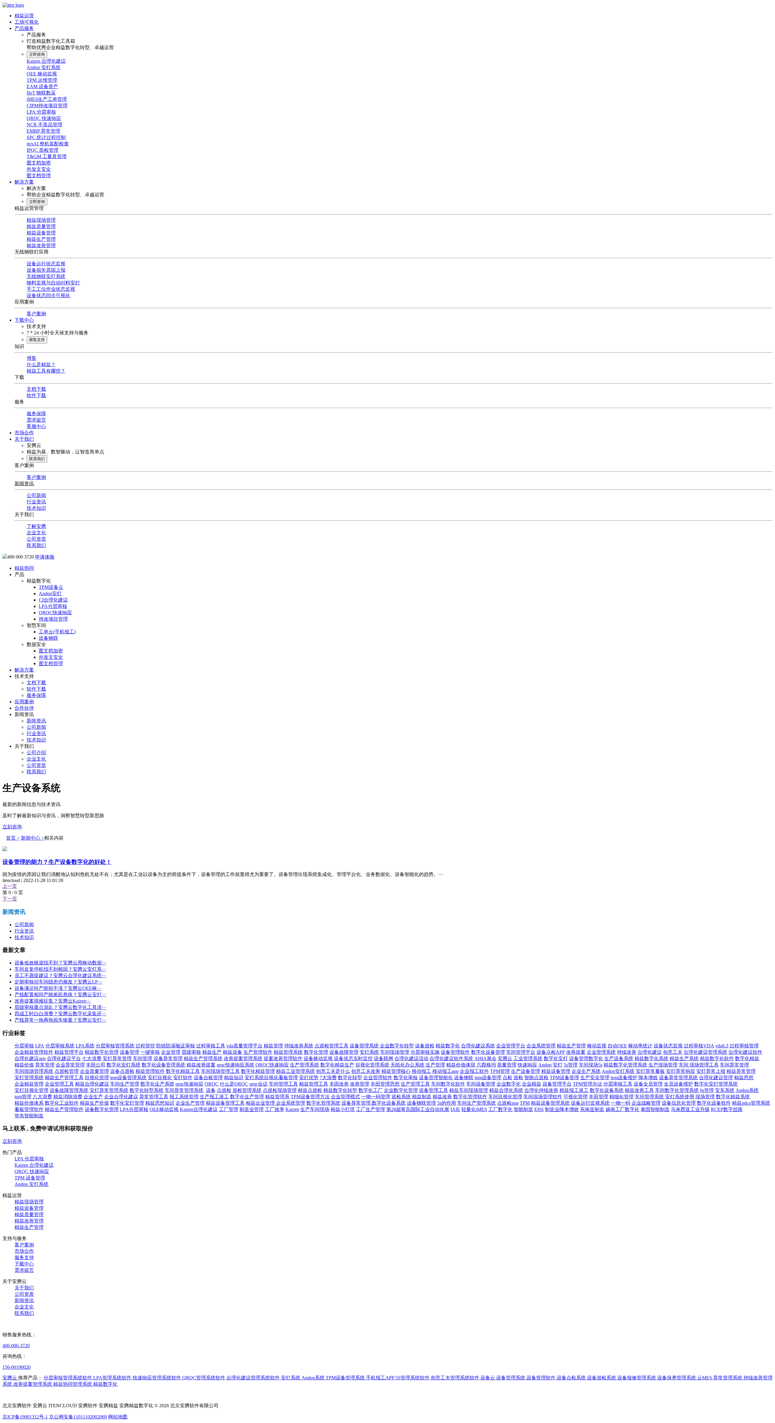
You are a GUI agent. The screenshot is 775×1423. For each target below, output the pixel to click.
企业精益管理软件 (34, 1052)
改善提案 (575, 1052)
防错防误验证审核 (175, 1045)
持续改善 (626, 1052)
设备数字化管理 (102, 1109)
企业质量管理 (94, 1071)
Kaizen (292, 1109)
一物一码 (620, 1103)
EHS (539, 1109)
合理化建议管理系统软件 (253, 1377)
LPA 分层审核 (41, 111)
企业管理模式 (345, 1096)
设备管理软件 (455, 1052)
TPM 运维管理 (42, 80)
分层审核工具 (617, 1083)
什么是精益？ (41, 364)
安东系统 (724, 1090)
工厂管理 (228, 1109)
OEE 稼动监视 (42, 73)
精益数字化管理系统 (625, 1064)
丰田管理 (598, 1096)
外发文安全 (39, 169)
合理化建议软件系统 (451, 1058)
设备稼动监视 (318, 1058)
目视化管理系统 (372, 1064)
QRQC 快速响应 (44, 118)
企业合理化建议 (121, 1096)
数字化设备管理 (488, 1052)
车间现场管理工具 (220, 1071)
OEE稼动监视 (164, 1109)
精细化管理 (621, 1096)
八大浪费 (42, 1096)
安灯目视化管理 (31, 1090)
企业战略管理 (646, 1103)
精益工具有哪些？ (46, 370)
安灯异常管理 (117, 1058)
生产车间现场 (314, 1109)
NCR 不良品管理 (44, 124)
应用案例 (24, 701)
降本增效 (648, 1077)
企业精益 (531, 1083)
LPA (39, 1045)
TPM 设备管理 (30, 1177)
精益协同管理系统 (73, 1384)
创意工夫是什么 (333, 1071)
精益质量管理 (41, 226)
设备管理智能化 (436, 1077)
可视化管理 (575, 1096)
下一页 (9, 898)
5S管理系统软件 (413, 1377)
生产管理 (435, 1064)
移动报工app (445, 1071)
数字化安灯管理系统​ (716, 1083)
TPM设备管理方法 (310, 1096)
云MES (705, 1377)
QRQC (212, 1083)
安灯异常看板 (650, 1071)
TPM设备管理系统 (346, 1377)
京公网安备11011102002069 (78, 1416)
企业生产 (93, 1096)
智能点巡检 (536, 1077)
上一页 (9, 886)
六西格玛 (486, 1064)
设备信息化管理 (679, 1103)
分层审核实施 (425, 1052)
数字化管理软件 (470, 1096)
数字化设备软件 (714, 1103)
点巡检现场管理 (280, 1090)
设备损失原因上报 (46, 270)
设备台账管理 (208, 1077)
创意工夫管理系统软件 (455, 1377)
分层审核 (24, 1045)
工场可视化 (27, 22)
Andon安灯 (50, 593)
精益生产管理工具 (64, 1077)
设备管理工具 (433, 1090)
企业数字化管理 (401, 1090)
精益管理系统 (288, 1052)
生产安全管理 (594, 1077)
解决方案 (24, 181)
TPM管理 (500, 1071)
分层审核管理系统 (115, 1045)
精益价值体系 (29, 1103)
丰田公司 (95, 1064)
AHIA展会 (485, 1058)
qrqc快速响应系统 (235, 1064)
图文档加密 (39, 162)
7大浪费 (328, 1077)
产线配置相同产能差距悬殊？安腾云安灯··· (60, 994)
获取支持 (37, 339)
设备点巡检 (122, 1071)
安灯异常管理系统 (109, 1090)
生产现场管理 (663, 1064)
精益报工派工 (574, 1090)
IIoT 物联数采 (41, 92)
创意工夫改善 (365, 1071)
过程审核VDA (699, 1045)
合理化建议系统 (478, 1045)
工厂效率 (274, 1109)
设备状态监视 (668, 1045)
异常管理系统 (728, 1377)
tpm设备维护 (624, 1077)
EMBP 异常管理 (43, 131)
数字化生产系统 (157, 1083)
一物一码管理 (375, 1096)
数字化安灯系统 (123, 1064)
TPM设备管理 (564, 1077)
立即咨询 (37, 54)
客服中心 (36, 426)
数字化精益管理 (258, 1071)
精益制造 (421, 1096)
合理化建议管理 (716, 1077)
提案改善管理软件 (283, 1058)
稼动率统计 (640, 1045)
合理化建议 (650, 1052)
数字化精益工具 (183, 1071)
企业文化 (36, 532)
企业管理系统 (601, 1052)
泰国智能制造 (655, 1109)
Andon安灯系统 (618, 1071)
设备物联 (48, 638)
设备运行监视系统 (590, 1103)
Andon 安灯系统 (44, 67)
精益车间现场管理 (468, 1090)
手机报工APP (380, 1377)
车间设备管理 (480, 1083)
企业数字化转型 (397, 1045)
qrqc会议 (258, 1083)
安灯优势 (308, 1077)
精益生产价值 (94, 1103)
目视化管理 (97, 1077)
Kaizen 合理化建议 (46, 61)
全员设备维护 (678, 1083)
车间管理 (142, 1058)
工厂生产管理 (370, 1109)
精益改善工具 (639, 1090)
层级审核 (191, 1052)
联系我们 (37, 458)
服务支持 (24, 1257)
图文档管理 (39, 175)
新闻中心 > (32, 838)
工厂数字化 (500, 1109)
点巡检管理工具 (331, 1045)
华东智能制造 (29, 1115)
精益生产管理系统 (203, 1058)
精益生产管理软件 (64, 1109)
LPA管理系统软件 (113, 1377)
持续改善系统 (298, 1045)
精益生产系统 (684, 1058)
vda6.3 (721, 1045)
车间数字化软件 (448, 1083)
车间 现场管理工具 (699, 1064)
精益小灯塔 (343, 1109)
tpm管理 (23, 1096)
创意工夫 (672, 1052)
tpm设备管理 (488, 1077)
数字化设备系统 (607, 1090)
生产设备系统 (618, 1058)
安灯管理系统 (29, 1077)
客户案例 (36, 313)
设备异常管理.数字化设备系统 (373, 1103)
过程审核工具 (210, 1045)
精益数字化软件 (717, 1058)
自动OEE (617, 1045)
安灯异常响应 (680, 1071)
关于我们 (24, 439)
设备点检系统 (572, 1377)
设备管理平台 (557, 1083)
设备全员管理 (648, 1083)
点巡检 (224, 1090)
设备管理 (129, 1052)
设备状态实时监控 (353, 1058)
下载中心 (24, 320)
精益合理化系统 (506, 1090)
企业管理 (170, 1052)
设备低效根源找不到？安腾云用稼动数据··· (60, 962)
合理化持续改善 (541, 1090)
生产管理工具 (415, 1083)
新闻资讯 (24, 483)
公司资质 (36, 539)
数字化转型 (350, 1077)
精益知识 (233, 1077)
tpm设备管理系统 (128, 1077)
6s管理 (707, 1090)
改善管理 (359, 1083)
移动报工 (421, 1071)
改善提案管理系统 (243, 1058)
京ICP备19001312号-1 (25, 1416)
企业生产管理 (190, 1103)
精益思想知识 (159, 1103)
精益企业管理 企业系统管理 (275, 1103)
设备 (211, 1090)
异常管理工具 (153, 1096)
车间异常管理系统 (184, 1090)
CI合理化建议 (53, 599)
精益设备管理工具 (225, 1103)
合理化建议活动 (411, 1058)
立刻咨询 (12, 826)
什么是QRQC (234, 1083)
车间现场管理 (394, 1052)
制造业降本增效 (562, 1109)
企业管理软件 (377, 1077)
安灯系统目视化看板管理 (271, 1077)
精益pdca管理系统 (751, 1103)
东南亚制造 (592, 1109)
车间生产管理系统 (476, 1103)
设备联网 (383, 1058)
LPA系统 (85, 1045)
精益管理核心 (396, 1071)
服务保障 (36, 413)
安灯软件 (183, 1077)
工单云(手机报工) (57, 631)
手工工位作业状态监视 (51, 289)
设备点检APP (550, 1052)
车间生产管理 (124, 1083)
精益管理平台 (69, 1052)
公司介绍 (36, 752)
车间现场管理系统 (34, 1071)
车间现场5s (590, 1064)
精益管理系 (277, 1096)
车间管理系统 (649, 1096)
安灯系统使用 (679, 1096)
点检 (507, 1077)
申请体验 (44, 556)
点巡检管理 (66, 1071)
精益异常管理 (741, 1071)
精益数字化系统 (651, 1058)
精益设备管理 (41, 232)
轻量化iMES (474, 1109)
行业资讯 (36, 501)
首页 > (13, 838)
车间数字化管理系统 (677, 1090)
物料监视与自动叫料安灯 (53, 282)
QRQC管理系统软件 (204, 1377)
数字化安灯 (556, 1058)
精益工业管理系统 (295, 1071)
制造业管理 (251, 1109)
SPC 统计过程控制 (46, 137)
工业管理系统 (527, 1058)
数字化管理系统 (323, 1103)
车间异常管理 (734, 1064)
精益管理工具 (313, 1083)
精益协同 (24, 568)
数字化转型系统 (146, 1090)
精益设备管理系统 (550, 1103)
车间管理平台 (520, 1052)
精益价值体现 (460, 1064)
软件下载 (36, 395)
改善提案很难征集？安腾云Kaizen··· (53, 1000)
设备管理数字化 (586, 1058)
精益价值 (24, 1064)
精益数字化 (448, 1045)
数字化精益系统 (733, 1096)
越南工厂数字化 (622, 1109)
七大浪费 (91, 1058)
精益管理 (273, 1045)
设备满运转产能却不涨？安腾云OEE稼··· (58, 988)
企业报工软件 (474, 1071)
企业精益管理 (29, 1083)
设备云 (488, 1377)
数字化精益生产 (337, 1064)
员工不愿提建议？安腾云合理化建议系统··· (60, 975)
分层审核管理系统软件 (68, 1377)
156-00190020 (16, 1367)
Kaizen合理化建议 (199, 1109)
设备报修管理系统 (637, 1377)
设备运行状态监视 (46, 263)
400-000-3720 (16, 1345)
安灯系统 (369, 1052)
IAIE (455, 1109)
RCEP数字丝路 (727, 1109)
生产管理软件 (257, 1052)
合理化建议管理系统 (705, 1052)
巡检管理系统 (247, 1090)
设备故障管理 (343, 1052)
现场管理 (705, 1096)
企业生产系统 (586, 1071)
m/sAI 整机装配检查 (48, 143)
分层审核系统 (59, 1045)
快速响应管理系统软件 (157, 1377)
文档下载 (36, 389)
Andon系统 (747, 1090)
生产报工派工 (214, 1096)
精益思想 (744, 1077)
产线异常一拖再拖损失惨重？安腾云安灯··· (60, 1020)
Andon (545, 1064)
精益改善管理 (41, 245)
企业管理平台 (510, 1045)
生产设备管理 (525, 1071)
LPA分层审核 (53, 606)
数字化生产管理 (247, 1096)
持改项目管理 (53, 619)
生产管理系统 (304, 1064)
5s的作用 (446, 1103)
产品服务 (24, 28)
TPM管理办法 (587, 1083)
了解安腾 (36, 526)
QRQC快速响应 (55, 612)
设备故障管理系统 (69, 1090)
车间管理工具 (283, 1083)
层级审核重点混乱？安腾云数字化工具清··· (60, 1007)
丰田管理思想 (385, 1083)
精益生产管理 (41, 239)
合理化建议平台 (64, 1058)
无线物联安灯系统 (46, 276)
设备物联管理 (421, 1103)
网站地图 (117, 1416)
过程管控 (145, 1045)
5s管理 (571, 1064)
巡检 (518, 1077)
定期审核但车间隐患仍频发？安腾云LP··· (58, 981)
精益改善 (442, 1096)
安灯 (557, 1064)
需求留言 (36, 420)
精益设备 (232, 1052)
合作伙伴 (24, 708)
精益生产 (212, 1052)
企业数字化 (508, 1083)
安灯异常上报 (710, 1071)
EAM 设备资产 (42, 86)
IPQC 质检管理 (42, 150)
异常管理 (44, 1064)
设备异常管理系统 (678, 1077)
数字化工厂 (370, 1090)
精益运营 (24, 15)
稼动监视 (596, 1045)
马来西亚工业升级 (690, 1109)
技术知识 (36, 508)
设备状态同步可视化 (48, 295)
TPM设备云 (51, 587)
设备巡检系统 (602, 1377)
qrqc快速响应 (189, 1083)
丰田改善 (339, 1083)
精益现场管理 (41, 220)
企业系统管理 (541, 1045)
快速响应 (527, 1064)
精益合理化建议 (92, 1083)
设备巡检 (424, 1045)
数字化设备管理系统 (163, 1064)
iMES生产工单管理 (47, 99)
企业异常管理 (70, 1064)
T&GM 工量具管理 (47, 156)
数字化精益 (747, 1058)
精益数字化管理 (102, 1052)
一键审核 (150, 1052)
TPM (525, 1103)
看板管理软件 (29, 1109)
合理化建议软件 (745, 1052)
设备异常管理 (168, 1058)
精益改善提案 (201, 1064)
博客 (31, 358)
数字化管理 (316, 1052)
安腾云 (505, 1058)
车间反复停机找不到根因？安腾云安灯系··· (60, 969)
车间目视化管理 (505, 1096)
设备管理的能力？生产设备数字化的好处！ (57, 862)
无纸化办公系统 (407, 1064)
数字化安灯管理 (127, 1103)
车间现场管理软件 (542, 1096)
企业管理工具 (59, 1083)
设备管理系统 (364, 1045)
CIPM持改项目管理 (47, 105)
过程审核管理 (744, 1045)
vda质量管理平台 (244, 1045)
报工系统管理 (184, 1096)
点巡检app (508, 1103)
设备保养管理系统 (677, 1377)
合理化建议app (30, 1058)
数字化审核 (406, 1077)
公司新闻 (36, 495)
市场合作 (24, 432)
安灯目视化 (160, 1077)
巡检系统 (401, 1096)
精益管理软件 (150, 1071)
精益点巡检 (310, 1090)
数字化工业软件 (62, 1103)
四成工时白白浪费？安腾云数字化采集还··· (60, 1013)
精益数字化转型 (340, 1090)
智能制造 (523, 1109)
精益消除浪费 (67, 1096)
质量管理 (506, 1064)
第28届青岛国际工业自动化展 (417, 1109)
